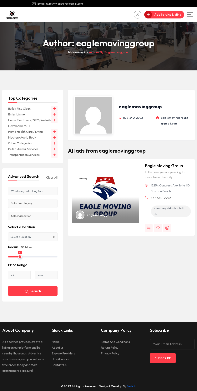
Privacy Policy (110, 353)
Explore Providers (63, 353)
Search (35, 291)
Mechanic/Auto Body (22, 137)
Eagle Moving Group (164, 165)
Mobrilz (132, 386)
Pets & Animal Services (23, 149)
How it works (60, 359)
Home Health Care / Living (25, 132)
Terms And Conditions (115, 342)
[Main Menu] (190, 14)
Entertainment (18, 114)
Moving (83, 178)
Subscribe (163, 358)
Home (56, 342)
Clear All (52, 177)
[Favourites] (158, 228)
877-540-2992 (133, 117)
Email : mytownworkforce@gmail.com (60, 3)
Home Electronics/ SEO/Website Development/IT (30, 123)
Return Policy (109, 347)
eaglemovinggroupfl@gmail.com (175, 120)
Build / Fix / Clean (19, 108)
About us (57, 347)
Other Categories (20, 143)
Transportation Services (24, 155)
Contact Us (59, 365)
